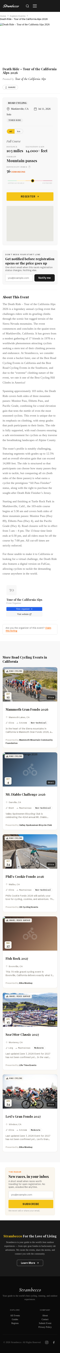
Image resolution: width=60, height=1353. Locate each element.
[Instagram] (47, 1342)
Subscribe (31, 1204)
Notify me (44, 277)
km (18, 131)
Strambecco (30, 1290)
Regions (15, 1323)
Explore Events (17, 16)
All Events (15, 1315)
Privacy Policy (45, 1327)
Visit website (23, 614)
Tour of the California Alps (24, 600)
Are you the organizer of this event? (28, 629)
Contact (45, 1319)
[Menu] (34, 6)
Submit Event (45, 1323)
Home (3, 16)
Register (28, 196)
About (45, 1315)
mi (10, 131)
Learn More (28, 1262)
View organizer (23, 609)
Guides (15, 1319)
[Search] (27, 6)
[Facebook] (54, 1342)
